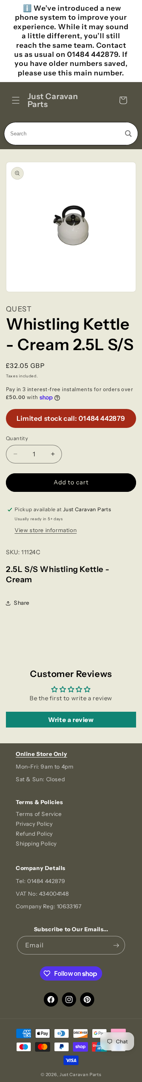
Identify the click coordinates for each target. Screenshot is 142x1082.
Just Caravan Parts (80, 1074)
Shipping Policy (36, 843)
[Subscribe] (116, 945)
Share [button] (22, 602)
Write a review (70, 720)
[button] (15, 100)
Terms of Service (39, 814)
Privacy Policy (34, 823)
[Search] (128, 133)
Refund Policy (34, 833)
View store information (46, 530)
